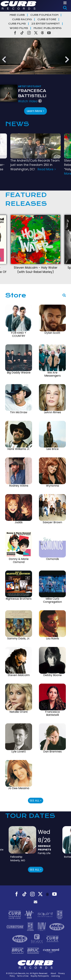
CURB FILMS (17, 23)
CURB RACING (22, 19)
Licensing (55, 976)
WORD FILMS (19, 28)
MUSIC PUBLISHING (48, 28)
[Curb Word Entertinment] (51, 950)
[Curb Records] (15, 914)
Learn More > (35, 111)
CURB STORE (46, 19)
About (53, 973)
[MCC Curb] (20, 938)
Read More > (47, 169)
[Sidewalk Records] (59, 914)
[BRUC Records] (18, 950)
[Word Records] (29, 914)
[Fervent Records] (37, 938)
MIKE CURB (17, 15)
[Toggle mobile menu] (65, 3)
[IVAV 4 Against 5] (42, 926)
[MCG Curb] (56, 926)
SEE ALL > (36, 801)
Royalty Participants (40, 976)
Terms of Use (22, 976)
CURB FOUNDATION (44, 15)
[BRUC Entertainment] (34, 950)
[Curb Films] (52, 938)
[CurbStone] (15, 926)
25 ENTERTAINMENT (45, 23)
